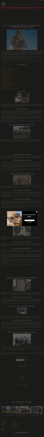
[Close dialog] (36, 211)
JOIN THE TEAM (29, 222)
